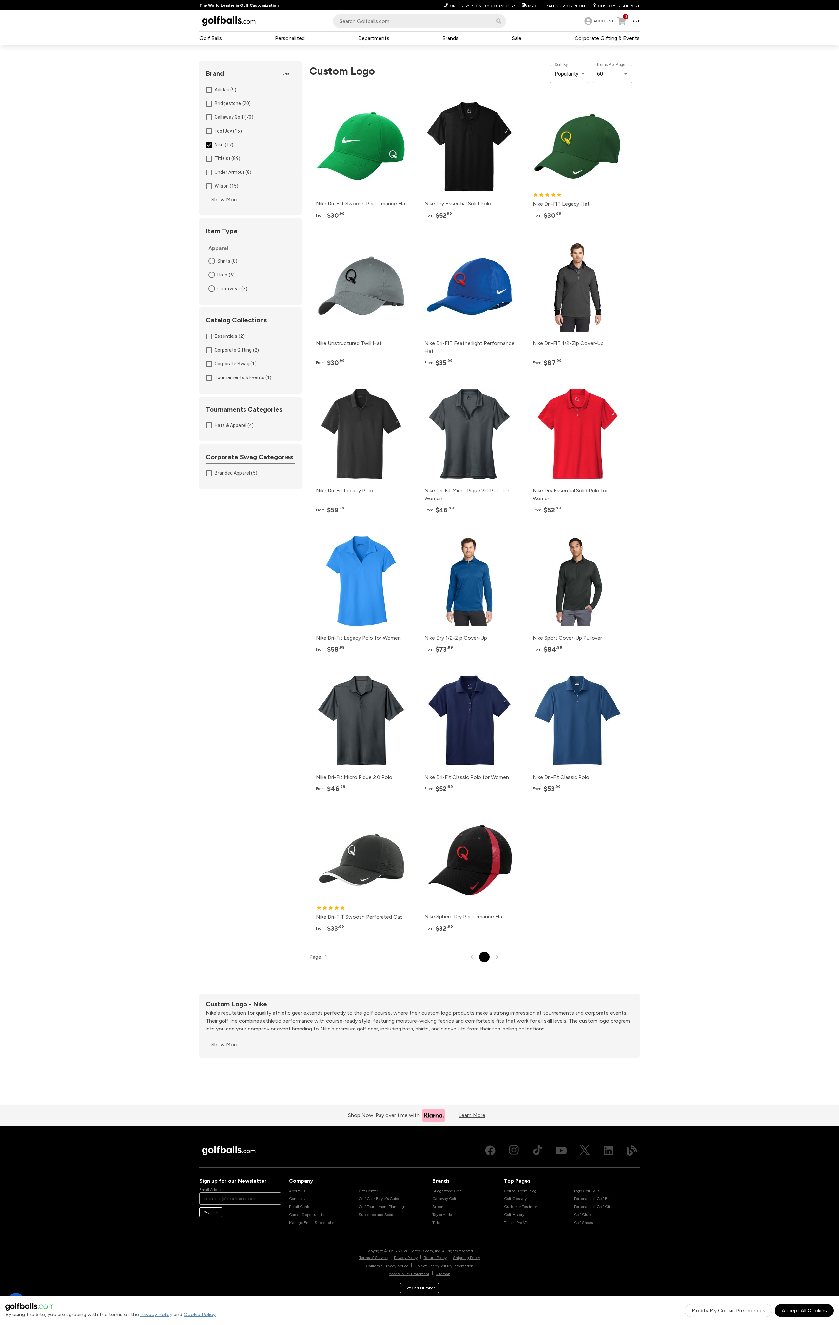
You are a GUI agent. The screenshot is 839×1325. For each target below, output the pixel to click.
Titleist (438, 1222)
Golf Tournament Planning (381, 1206)
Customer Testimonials (523, 1206)
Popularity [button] (567, 74)
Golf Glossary (515, 1198)
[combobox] (419, 21)
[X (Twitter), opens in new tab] (585, 1150)
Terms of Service (373, 1257)
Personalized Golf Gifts (593, 1206)
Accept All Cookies (804, 1310)
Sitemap (443, 1274)
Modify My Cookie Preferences (728, 1310)
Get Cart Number (419, 1288)
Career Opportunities (307, 1215)
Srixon (437, 1206)
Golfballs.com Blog (520, 1191)
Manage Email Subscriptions (313, 1222)
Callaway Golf (444, 1198)
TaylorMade (442, 1215)
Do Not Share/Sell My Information (444, 1266)
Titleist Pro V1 (515, 1222)
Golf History (514, 1215)
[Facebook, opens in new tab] (490, 1150)
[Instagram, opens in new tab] (514, 1150)
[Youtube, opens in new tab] (561, 1150)
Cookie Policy (200, 1314)
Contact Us (298, 1198)
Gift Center (368, 1191)
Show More (225, 199)
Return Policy (435, 1257)
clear (287, 73)
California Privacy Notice (387, 1266)
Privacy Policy (156, 1314)
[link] (598, 21)
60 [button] (600, 74)
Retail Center (300, 1206)
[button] (499, 21)
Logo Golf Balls (586, 1191)
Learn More (472, 1115)
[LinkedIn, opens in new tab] (608, 1150)
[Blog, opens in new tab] (632, 1150)
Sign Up (211, 1212)
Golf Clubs (583, 1215)
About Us (297, 1191)
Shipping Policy (466, 1257)
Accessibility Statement (409, 1274)
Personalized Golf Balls (593, 1198)
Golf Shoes (583, 1222)
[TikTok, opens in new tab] (537, 1150)
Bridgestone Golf (446, 1191)
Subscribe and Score (376, 1215)
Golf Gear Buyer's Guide (379, 1198)
